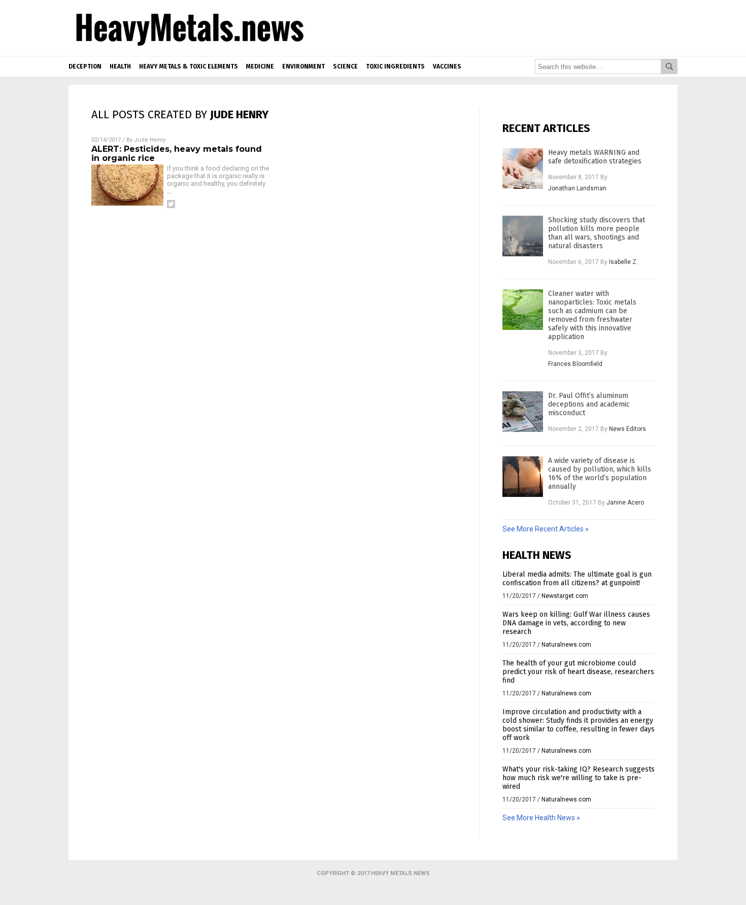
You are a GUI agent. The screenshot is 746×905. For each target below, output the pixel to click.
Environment (303, 66)
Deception (85, 66)
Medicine (260, 66)
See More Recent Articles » (545, 529)
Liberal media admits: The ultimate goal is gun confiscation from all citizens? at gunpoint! (577, 578)
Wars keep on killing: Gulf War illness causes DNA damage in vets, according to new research (576, 623)
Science (345, 66)
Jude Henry (149, 140)
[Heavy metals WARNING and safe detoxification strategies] (522, 168)
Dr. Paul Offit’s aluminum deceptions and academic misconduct (589, 404)
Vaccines (447, 66)
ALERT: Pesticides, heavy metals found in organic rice (176, 153)
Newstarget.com (564, 595)
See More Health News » (541, 818)
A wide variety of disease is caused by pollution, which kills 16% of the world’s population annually (599, 473)
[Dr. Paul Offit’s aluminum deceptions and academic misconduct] (522, 411)
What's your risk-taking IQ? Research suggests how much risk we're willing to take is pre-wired (578, 778)
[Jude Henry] (188, 47)
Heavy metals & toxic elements (188, 66)
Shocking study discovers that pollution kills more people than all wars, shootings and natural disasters (596, 233)
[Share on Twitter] (171, 204)
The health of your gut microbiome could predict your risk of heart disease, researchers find (578, 672)
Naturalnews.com (566, 644)
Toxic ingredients (395, 66)
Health (120, 66)
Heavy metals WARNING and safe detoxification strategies (594, 156)
